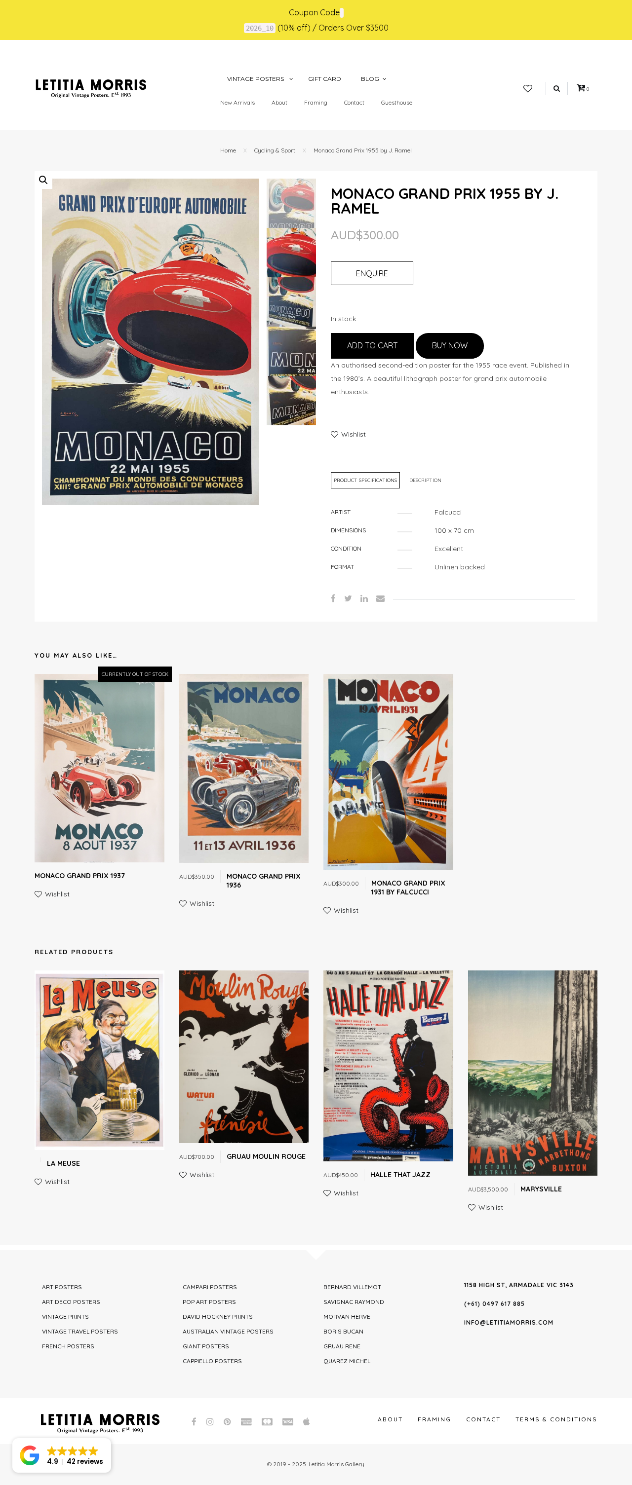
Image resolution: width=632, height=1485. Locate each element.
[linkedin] (364, 598)
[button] (43, 180)
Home (228, 150)
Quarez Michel (346, 1361)
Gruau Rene (341, 1346)
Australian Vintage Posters (228, 1331)
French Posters (68, 1346)
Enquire (372, 273)
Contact (354, 102)
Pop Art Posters (209, 1301)
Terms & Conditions (556, 1419)
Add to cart (372, 345)
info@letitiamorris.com (508, 1322)
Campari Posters (210, 1287)
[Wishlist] (527, 88)
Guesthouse (396, 102)
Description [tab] (425, 480)
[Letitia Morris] (91, 87)
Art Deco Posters (71, 1301)
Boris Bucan (343, 1331)
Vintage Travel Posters (80, 1331)
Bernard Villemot (352, 1287)
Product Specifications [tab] (365, 480)
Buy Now (450, 345)
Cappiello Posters (212, 1361)
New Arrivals (237, 102)
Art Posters (62, 1287)
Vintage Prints (65, 1316)
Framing (315, 102)
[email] (380, 598)
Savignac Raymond (353, 1301)
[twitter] (348, 598)
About (279, 102)
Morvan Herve (346, 1316)
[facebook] (333, 598)
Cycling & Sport (274, 150)
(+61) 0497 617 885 (494, 1303)
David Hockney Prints (218, 1316)
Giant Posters (206, 1346)
